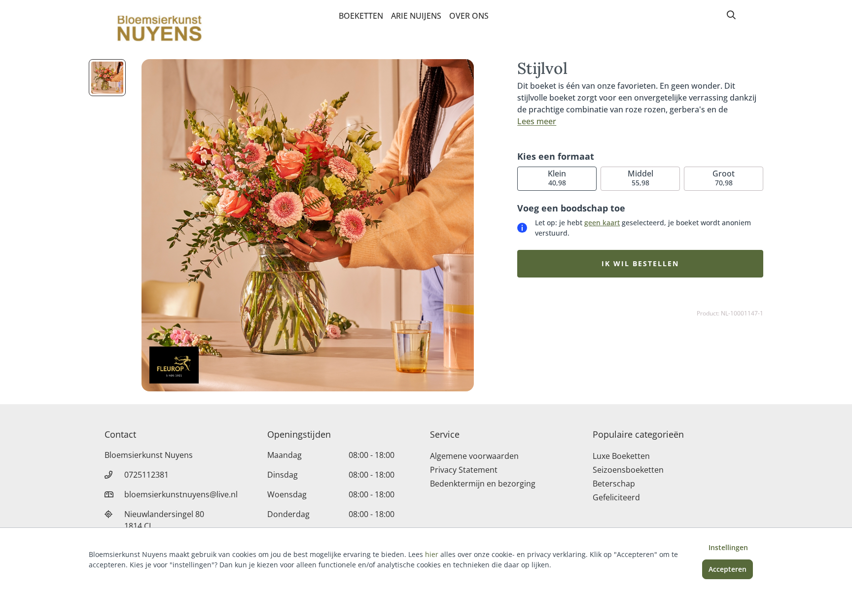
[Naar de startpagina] (158, 28)
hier (431, 554)
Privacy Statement (463, 469)
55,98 (640, 177)
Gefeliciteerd (616, 497)
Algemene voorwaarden (474, 456)
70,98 (723, 177)
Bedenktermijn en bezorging (482, 483)
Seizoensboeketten (628, 469)
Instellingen (728, 547)
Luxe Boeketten (621, 456)
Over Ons (469, 15)
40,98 (557, 177)
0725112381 (146, 474)
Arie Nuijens (416, 15)
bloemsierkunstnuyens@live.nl (181, 494)
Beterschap (614, 483)
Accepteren (727, 569)
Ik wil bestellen (640, 263)
